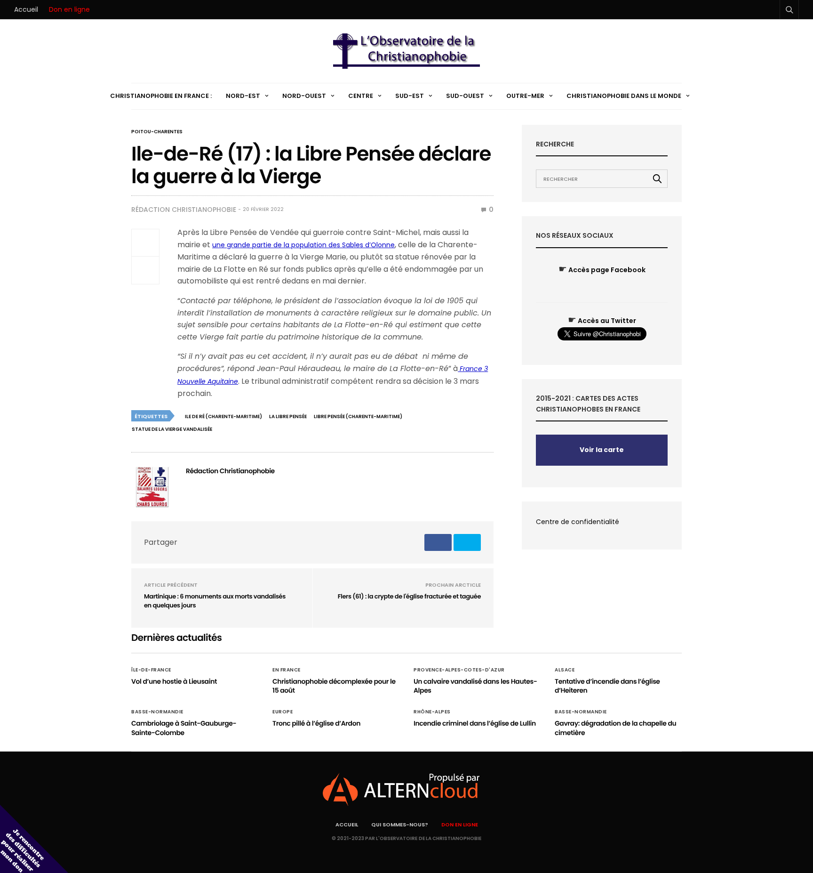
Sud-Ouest (465, 95)
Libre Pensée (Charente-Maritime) (358, 416)
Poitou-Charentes (157, 131)
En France (286, 670)
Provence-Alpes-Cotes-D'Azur (459, 670)
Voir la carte (602, 449)
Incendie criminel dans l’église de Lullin (475, 723)
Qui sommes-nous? (399, 824)
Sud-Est (409, 95)
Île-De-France (151, 670)
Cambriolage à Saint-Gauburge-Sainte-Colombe (183, 728)
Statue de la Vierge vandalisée (172, 429)
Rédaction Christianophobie (183, 209)
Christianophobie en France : (161, 95)
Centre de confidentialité (577, 521)
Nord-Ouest (304, 95)
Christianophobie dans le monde (623, 95)
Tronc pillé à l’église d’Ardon (316, 723)
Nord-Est (243, 95)
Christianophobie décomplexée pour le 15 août (334, 686)
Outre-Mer (525, 95)
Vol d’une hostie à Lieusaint (174, 681)
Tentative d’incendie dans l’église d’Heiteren (607, 686)
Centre (360, 95)
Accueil (26, 9)
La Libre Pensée (288, 416)
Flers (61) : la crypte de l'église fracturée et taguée (409, 596)
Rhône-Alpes (432, 712)
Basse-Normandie (157, 712)
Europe (282, 712)
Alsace (564, 670)
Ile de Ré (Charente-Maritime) (223, 416)
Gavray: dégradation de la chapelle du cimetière (615, 728)
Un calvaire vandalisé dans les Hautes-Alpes (475, 686)
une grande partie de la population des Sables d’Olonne (303, 245)
